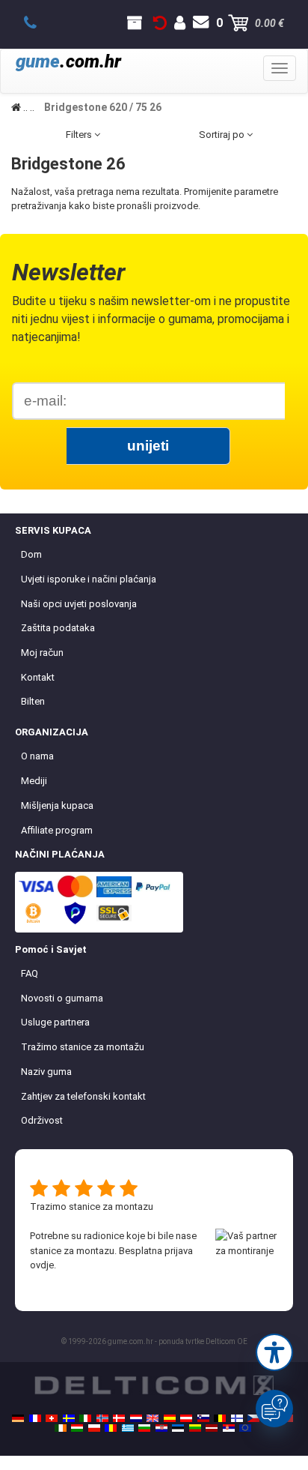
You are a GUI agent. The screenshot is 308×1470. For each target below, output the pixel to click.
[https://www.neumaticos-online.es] (170, 1418)
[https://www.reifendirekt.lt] (195, 1428)
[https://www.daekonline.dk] (119, 1418)
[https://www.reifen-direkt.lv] (212, 1428)
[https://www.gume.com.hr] (161, 1428)
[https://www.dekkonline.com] (102, 1418)
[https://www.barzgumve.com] (144, 1428)
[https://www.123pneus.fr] (35, 1418)
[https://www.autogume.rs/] (229, 1428)
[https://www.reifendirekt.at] (186, 1418)
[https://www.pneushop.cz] (253, 1418)
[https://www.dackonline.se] (69, 1418)
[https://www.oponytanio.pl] (94, 1428)
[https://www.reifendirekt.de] (18, 1418)
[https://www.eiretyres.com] (61, 1428)
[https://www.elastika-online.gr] (128, 1428)
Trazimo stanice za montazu (91, 1206)
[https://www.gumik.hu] (77, 1428)
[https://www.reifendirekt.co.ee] (178, 1428)
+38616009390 (38, 23)
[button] (274, 1352)
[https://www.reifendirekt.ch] (52, 1418)
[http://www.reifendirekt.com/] (245, 1428)
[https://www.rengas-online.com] (237, 1418)
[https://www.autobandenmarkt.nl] (136, 1418)
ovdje (42, 1265)
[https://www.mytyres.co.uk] (152, 1418)
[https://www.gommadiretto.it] (85, 1418)
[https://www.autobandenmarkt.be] (220, 1418)
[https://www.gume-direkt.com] (203, 1418)
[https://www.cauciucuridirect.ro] (111, 1428)
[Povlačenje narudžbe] (160, 23)
